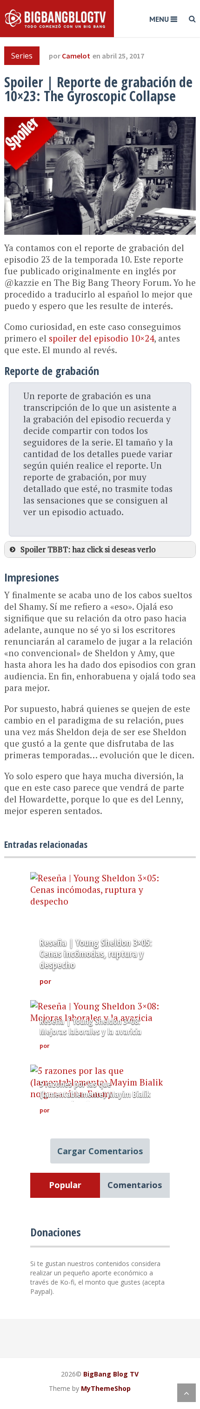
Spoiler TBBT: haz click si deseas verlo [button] (88, 549)
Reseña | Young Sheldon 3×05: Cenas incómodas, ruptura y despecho (96, 953)
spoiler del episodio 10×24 (101, 338)
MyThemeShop (106, 1388)
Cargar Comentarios (100, 1151)
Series (22, 56)
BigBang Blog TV (111, 1374)
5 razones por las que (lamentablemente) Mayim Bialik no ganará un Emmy (95, 1094)
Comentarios (134, 1184)
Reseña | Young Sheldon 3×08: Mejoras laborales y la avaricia (90, 1026)
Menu (159, 19)
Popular (65, 1184)
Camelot (76, 55)
